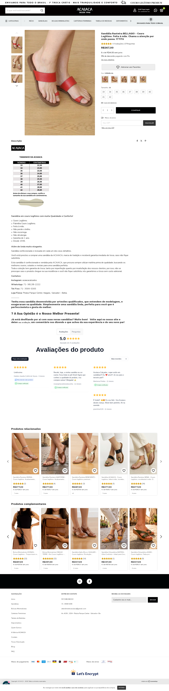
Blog (13, 647)
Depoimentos (121, 21)
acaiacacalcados (29, 280)
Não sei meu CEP (108, 128)
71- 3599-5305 (66, 604)
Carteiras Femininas (82, 21)
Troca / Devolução (18, 642)
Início (31, 21)
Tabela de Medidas (104, 21)
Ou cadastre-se (143, 11)
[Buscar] (42, 10)
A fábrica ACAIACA (18, 632)
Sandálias (42, 21)
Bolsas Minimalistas (60, 21)
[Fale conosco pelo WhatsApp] (155, 11)
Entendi (122, 688)
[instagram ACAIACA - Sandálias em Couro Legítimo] (79, 581)
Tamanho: (106, 88)
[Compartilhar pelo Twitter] (141, 141)
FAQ (13, 651)
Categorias (13, 21)
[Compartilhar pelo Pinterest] (145, 141)
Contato (14, 637)
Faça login (145, 9)
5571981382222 (67, 599)
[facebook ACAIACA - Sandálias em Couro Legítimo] (89, 581)
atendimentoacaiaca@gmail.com (73, 609)
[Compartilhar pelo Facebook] (137, 141)
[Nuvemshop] (149, 681)
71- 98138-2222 (32, 284)
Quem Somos (16, 628)
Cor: (107, 73)
